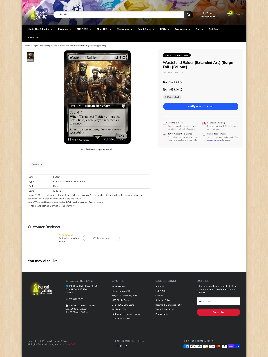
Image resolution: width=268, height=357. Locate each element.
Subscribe (218, 312)
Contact (159, 295)
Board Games (144, 29)
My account (205, 16)
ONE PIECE (82, 29)
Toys (198, 29)
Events (31, 37)
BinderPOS (70, 344)
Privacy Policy (162, 314)
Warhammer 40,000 (121, 318)
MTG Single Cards (120, 300)
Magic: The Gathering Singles (45, 45)
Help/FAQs (160, 291)
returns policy (216, 140)
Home (27, 45)
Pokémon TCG (119, 309)
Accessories (181, 29)
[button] (201, 106)
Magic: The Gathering (38, 29)
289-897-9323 (76, 299)
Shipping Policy (162, 300)
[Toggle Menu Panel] (41, 279)
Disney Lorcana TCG (121, 291)
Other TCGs (102, 29)
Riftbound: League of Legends (126, 314)
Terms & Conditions (164, 309)
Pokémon (63, 29)
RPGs (163, 29)
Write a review (101, 238)
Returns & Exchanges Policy (168, 304)
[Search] (188, 14)
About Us (160, 286)
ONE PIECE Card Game (123, 304)
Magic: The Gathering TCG (124, 295)
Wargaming (123, 29)
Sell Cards (214, 29)
